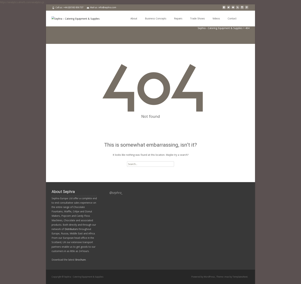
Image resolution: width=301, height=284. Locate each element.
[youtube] (233, 8)
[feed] (237, 8)
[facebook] (224, 8)
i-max (227, 276)
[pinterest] (246, 8)
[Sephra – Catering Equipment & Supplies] (73, 18)
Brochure (80, 259)
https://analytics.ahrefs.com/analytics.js (22, 2)
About (133, 18)
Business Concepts (155, 18)
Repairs (178, 18)
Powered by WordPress (203, 276)
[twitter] (228, 8)
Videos (216, 18)
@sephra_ (116, 192)
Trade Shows (197, 18)
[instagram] (242, 8)
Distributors (71, 229)
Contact (232, 18)
